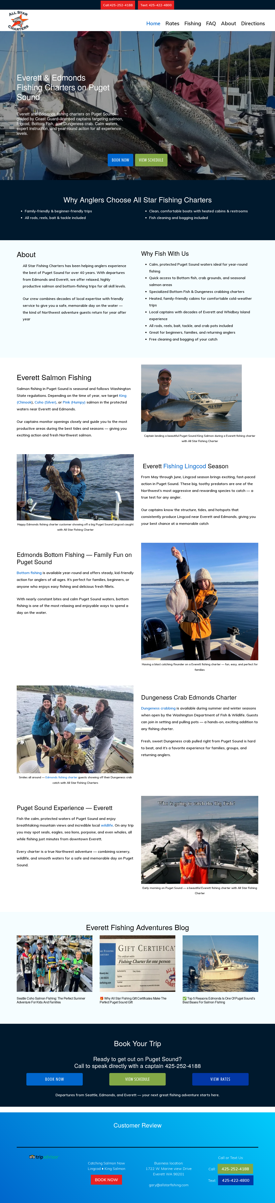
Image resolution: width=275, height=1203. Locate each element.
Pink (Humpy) (74, 402)
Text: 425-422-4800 (156, 5)
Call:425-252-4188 (118, 5)
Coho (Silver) (45, 402)
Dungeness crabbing (158, 708)
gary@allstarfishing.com (168, 1185)
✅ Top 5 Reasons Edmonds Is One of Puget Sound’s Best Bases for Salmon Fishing (219, 1000)
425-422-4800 (235, 1180)
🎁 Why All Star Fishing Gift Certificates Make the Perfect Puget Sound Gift (133, 1000)
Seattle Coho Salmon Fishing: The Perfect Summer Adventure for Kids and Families (51, 1000)
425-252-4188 (183, 1066)
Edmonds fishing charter (61, 777)
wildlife (107, 825)
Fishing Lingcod (184, 465)
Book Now (106, 1179)
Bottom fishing (29, 572)
